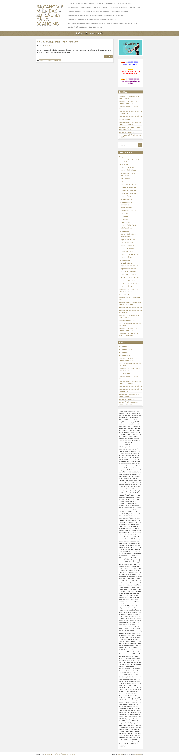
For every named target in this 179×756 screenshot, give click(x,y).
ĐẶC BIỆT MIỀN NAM (127, 242)
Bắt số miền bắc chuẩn (124, 3)
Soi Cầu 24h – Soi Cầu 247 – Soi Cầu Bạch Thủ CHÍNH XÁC (111, 7)
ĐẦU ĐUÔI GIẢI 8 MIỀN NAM (130, 254)
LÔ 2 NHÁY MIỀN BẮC (127, 167)
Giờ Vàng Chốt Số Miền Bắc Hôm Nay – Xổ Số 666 (83, 23)
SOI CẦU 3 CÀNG (135, 7)
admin (40, 45)
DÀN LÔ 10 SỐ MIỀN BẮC (128, 184)
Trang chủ (71, 3)
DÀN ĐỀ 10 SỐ (125, 222)
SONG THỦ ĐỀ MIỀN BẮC (129, 225)
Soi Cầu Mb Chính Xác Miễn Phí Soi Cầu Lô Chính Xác (83, 19)
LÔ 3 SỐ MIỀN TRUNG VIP (129, 274)
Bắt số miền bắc (110, 3)
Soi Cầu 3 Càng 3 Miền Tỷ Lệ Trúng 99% (80, 11)
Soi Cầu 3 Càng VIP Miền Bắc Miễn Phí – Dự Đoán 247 (107, 15)
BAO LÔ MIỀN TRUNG (128, 263)
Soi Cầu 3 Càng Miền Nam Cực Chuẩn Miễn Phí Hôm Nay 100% (111, 11)
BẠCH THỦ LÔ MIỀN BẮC (128, 173)
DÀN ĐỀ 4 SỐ (125, 213)
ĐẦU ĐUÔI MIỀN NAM (127, 245)
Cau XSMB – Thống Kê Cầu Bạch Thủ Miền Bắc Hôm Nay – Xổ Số (118, 23)
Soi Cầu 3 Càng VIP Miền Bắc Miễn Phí (79, 15)
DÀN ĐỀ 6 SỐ (125, 216)
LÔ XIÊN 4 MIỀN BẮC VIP (128, 193)
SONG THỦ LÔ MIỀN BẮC (128, 170)
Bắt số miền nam (73, 7)
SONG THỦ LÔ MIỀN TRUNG (130, 283)
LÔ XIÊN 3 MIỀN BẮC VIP (128, 190)
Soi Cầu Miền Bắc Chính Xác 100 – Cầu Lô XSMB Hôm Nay (85, 27)
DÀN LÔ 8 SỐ (125, 181)
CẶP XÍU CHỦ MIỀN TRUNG (129, 266)
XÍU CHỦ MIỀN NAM (127, 257)
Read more (108, 56)
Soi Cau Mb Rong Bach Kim (108, 19)
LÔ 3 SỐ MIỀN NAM (127, 251)
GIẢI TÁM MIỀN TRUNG (128, 272)
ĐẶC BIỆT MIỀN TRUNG (128, 269)
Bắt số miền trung (86, 7)
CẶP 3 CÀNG (125, 205)
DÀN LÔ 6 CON (125, 176)
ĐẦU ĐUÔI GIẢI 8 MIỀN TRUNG (130, 277)
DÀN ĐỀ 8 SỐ (125, 219)
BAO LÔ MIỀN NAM (127, 237)
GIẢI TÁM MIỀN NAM (127, 248)
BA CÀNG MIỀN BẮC (127, 208)
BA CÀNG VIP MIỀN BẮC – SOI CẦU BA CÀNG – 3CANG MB (49, 15)
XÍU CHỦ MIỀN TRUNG (128, 286)
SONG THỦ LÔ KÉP (127, 196)
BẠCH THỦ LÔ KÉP (126, 199)
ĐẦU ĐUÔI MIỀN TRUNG (128, 280)
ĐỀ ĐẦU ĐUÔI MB (126, 228)
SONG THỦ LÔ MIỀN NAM (129, 234)
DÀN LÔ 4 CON (125, 179)
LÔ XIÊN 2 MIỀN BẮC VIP (128, 187)
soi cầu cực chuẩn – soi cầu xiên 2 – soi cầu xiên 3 (90, 3)
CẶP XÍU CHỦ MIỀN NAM (128, 240)
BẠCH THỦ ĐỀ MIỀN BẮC (128, 211)
